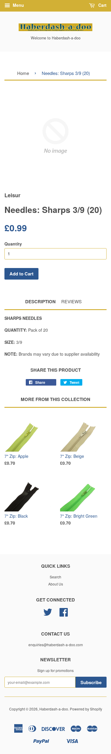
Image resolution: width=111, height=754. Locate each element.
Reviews (71, 301)
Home (23, 73)
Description (40, 302)
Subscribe (91, 682)
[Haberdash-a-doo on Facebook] (63, 614)
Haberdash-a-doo (53, 708)
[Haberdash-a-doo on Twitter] (47, 614)
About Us (55, 583)
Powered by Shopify (86, 708)
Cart (102, 5)
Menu (18, 5)
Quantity (13, 244)
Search (55, 576)
